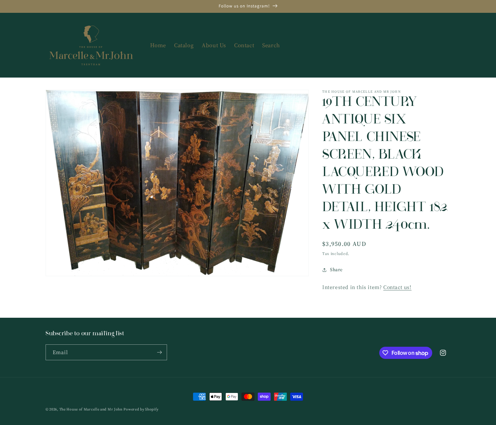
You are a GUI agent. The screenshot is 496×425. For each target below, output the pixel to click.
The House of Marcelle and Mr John (90, 409)
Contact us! (397, 287)
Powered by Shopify (141, 409)
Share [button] (336, 269)
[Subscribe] (159, 352)
